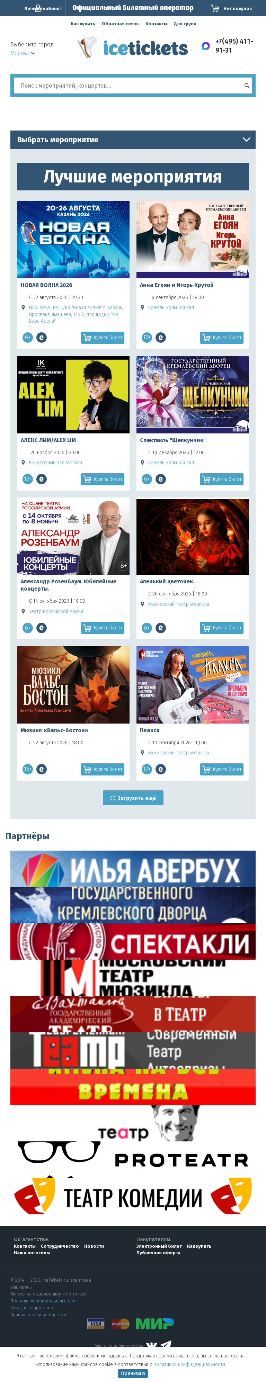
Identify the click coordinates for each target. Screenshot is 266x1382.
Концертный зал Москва (55, 463)
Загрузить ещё (137, 798)
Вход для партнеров (31, 1307)
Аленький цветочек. (167, 581)
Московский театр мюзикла (178, 604)
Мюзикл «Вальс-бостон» (54, 730)
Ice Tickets (133, 49)
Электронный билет (159, 1246)
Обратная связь (120, 23)
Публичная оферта (158, 1252)
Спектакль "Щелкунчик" (173, 440)
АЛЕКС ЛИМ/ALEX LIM (48, 440)
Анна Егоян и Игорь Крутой (177, 285)
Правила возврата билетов (38, 1314)
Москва (19, 53)
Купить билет (108, 338)
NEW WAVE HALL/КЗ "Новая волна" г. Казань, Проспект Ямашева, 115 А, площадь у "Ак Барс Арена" (76, 314)
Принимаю (133, 1373)
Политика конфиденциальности (43, 1300)
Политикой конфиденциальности (189, 1364)
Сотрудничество (60, 1246)
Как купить (83, 23)
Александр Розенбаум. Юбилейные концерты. (68, 585)
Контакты (156, 23)
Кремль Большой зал (171, 308)
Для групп (185, 23)
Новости (94, 1246)
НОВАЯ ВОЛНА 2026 (46, 285)
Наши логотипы (32, 1252)
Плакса (150, 730)
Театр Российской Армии (56, 611)
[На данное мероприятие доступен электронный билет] (41, 337)
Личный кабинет (43, 8)
